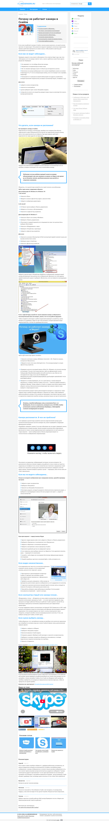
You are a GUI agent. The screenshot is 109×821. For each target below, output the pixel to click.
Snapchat (76, 28)
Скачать (22, 9)
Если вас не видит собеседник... (46, 28)
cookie (57, 820)
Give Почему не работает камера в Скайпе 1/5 (39, 729)
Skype (75, 26)
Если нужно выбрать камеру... (46, 41)
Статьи (44, 9)
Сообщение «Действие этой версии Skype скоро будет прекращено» (81, 99)
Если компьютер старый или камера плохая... (50, 39)
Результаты (77, 86)
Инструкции (34, 9)
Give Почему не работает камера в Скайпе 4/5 (43, 729)
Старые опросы (78, 84)
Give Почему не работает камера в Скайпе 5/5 (44, 729)
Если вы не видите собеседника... (47, 34)
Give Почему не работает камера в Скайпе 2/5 (40, 729)
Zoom (75, 33)
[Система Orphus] (81, 54)
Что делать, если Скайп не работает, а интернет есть (41, 752)
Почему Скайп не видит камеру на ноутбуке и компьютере (26, 752)
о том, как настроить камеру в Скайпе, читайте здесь (43, 644)
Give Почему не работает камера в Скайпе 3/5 (41, 729)
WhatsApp (77, 18)
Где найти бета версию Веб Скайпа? (44, 684)
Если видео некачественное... (46, 37)
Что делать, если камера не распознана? (49, 30)
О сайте (26, 816)
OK (61, 820)
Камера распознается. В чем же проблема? (49, 32)
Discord (76, 31)
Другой (75, 77)
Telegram (76, 23)
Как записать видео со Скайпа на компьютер (58, 579)
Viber (75, 21)
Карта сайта (20, 816)
